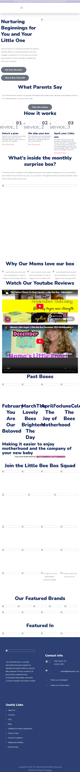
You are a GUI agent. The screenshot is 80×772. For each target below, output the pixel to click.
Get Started (8, 144)
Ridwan (49, 770)
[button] (13, 70)
